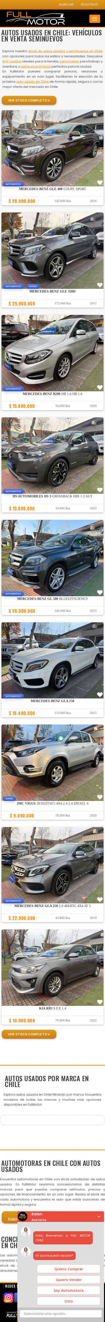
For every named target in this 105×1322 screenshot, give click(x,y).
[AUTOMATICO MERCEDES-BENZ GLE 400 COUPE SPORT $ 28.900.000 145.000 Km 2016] (52, 207)
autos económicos (36, 66)
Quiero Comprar (68, 1268)
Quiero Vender (69, 1279)
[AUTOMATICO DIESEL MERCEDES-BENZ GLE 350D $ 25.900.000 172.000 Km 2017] (52, 310)
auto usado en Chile (32, 81)
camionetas (69, 61)
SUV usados (11, 61)
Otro (68, 1301)
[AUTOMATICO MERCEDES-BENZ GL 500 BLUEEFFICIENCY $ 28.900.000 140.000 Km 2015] (52, 617)
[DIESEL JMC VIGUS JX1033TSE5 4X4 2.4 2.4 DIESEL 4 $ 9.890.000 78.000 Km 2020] (52, 822)
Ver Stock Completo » (29, 100)
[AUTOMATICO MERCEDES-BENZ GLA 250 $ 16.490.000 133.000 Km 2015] (52, 719)
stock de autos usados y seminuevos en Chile (65, 51)
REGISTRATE (89, 4)
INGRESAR (66, 4)
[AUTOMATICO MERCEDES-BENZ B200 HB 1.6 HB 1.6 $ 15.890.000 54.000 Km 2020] (52, 412)
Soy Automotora (69, 1290)
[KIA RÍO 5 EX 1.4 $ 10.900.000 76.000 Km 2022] (52, 1026)
